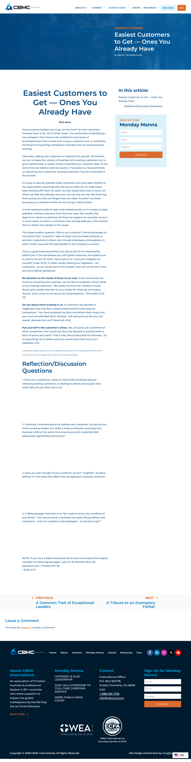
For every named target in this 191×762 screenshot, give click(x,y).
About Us (80, 8)
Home (52, 652)
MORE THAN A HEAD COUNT (69, 699)
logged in (26, 627)
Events (136, 8)
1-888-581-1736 (109, 693)
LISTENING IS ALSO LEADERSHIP (67, 678)
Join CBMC (168, 8)
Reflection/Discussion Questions (143, 106)
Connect (97, 8)
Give (181, 8)
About (64, 652)
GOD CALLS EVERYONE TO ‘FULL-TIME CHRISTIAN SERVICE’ (73, 688)
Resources (149, 8)
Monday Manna (117, 8)
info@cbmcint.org (111, 698)
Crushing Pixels (172, 753)
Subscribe (141, 154)
